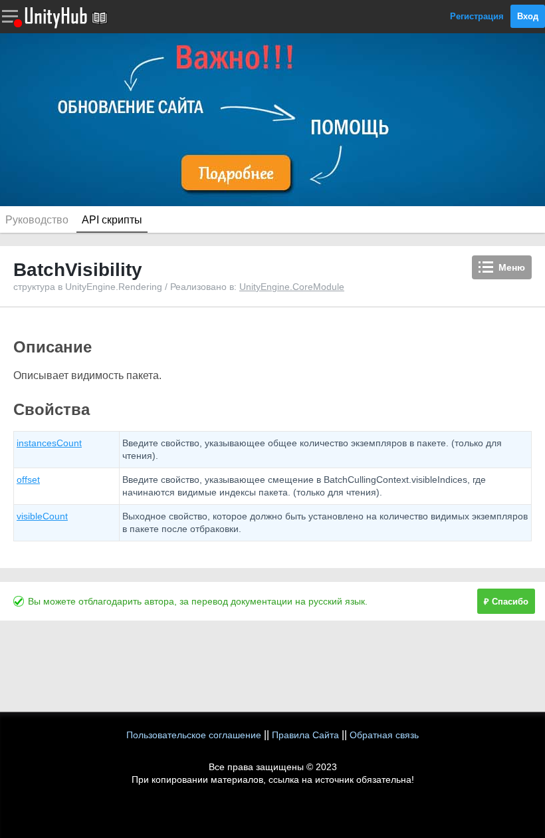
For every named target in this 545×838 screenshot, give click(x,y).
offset (28, 479)
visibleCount (42, 516)
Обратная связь (384, 735)
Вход (527, 16)
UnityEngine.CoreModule (291, 286)
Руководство (36, 219)
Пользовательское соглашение (193, 735)
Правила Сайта (305, 735)
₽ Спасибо (506, 602)
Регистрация (477, 16)
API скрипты (112, 219)
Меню (511, 267)
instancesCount (49, 443)
